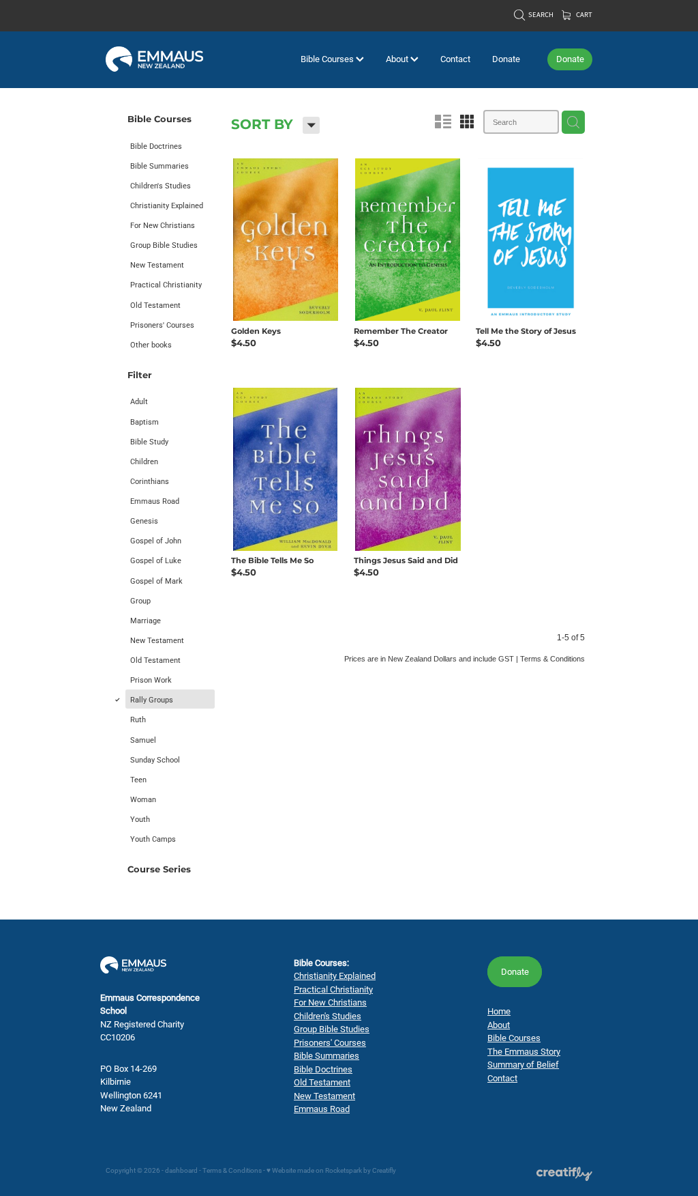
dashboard (181, 1170)
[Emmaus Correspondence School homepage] (154, 59)
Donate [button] (515, 971)
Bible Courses (328, 59)
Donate (506, 59)
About (398, 59)
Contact (455, 59)
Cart (583, 14)
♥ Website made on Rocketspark (314, 1170)
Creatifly (384, 1170)
